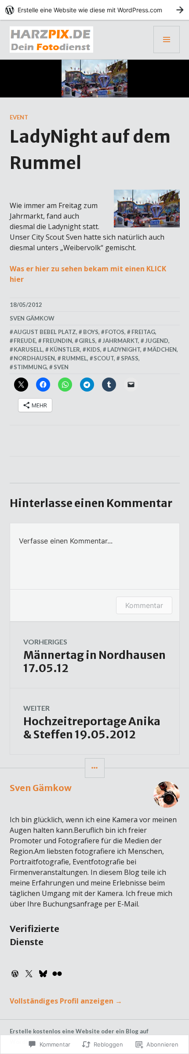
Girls (87, 340)
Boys (90, 331)
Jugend (156, 340)
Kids (93, 349)
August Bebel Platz (45, 331)
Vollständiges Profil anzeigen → (66, 1001)
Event (19, 117)
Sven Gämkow (32, 318)
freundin (57, 340)
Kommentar (144, 605)
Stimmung (30, 367)
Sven (61, 367)
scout (104, 358)
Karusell (28, 349)
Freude (25, 340)
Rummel (74, 358)
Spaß (129, 358)
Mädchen (162, 349)
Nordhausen (34, 358)
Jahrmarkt (120, 340)
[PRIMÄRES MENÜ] (166, 39)
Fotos (114, 331)
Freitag (143, 331)
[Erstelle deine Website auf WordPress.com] (94, 10)
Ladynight (123, 349)
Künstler (65, 349)
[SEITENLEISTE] (95, 768)
